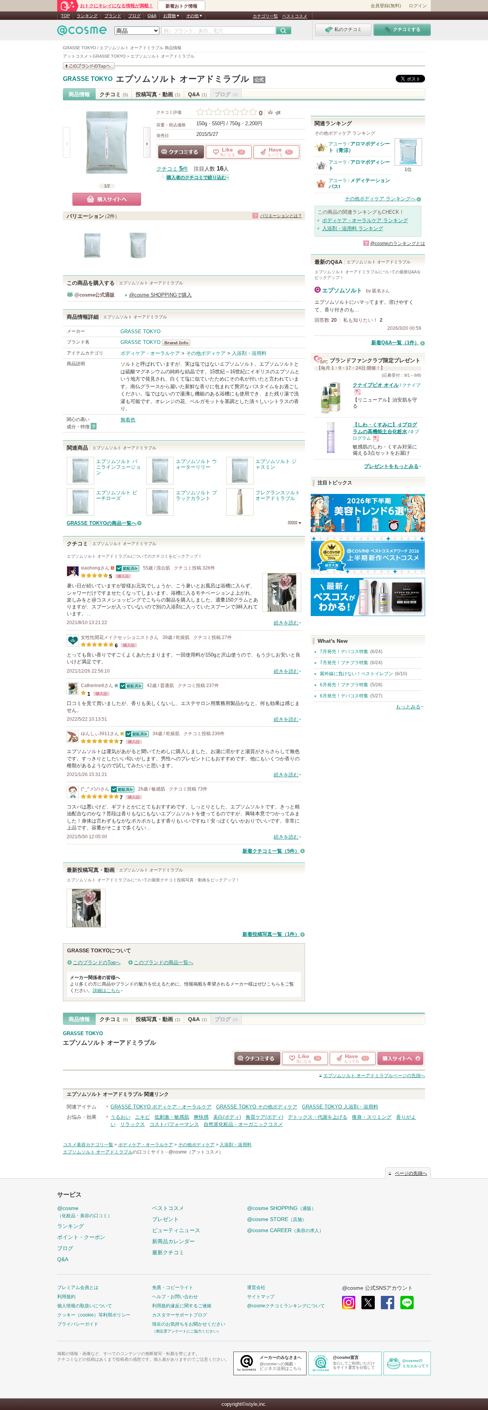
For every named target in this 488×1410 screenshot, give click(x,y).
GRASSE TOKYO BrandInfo (178, 343)
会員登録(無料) (386, 5)
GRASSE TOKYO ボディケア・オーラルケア (161, 1107)
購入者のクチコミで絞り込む (196, 177)
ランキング (87, 15)
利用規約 (66, 1296)
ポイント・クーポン (81, 1237)
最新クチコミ (168, 1252)
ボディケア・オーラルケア (150, 353)
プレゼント (165, 1219)
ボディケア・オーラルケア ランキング (365, 220)
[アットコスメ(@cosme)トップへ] (82, 32)
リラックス (132, 1124)
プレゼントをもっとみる (391, 466)
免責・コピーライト (172, 1287)
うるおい (120, 1117)
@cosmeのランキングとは (397, 243)
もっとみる (408, 707)
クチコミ (114, 94)
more (292, 521)
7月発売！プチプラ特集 (344, 662)
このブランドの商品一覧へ (163, 962)
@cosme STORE (277, 1219)
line (407, 1302)
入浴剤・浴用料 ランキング (352, 228)
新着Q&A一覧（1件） (395, 342)
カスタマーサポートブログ (179, 1315)
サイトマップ (260, 1296)
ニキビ (142, 1117)
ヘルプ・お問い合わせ (175, 1296)
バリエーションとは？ (281, 215)
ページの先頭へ (374, 1075)
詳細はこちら (106, 990)
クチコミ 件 (172, 169)
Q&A (152, 15)
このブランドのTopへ (96, 962)
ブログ (134, 15)
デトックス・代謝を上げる (317, 1117)
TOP (65, 15)
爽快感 (201, 1117)
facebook (387, 1302)
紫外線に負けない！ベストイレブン (356, 673)
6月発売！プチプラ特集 (344, 684)
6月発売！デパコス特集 (344, 696)
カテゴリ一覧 (265, 16)
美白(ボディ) (227, 1117)
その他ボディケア (206, 353)
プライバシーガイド (77, 1324)
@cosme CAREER (285, 1230)
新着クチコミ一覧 (271, 851)
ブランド (112, 15)
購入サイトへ (106, 199)
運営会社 (256, 1287)
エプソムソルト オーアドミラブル (182, 79)
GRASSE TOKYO (87, 79)
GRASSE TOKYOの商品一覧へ (101, 523)
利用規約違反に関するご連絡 (182, 1305)
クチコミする (181, 151)
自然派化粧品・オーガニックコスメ (243, 1124)
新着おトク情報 (181, 6)
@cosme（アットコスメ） (196, 1152)
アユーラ (338, 144)
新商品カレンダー (173, 1241)
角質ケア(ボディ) (264, 1117)
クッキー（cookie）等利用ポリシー (93, 1315)
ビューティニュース (176, 1230)
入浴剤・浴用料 (249, 353)
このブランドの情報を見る (89, 65)
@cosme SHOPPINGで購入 (160, 295)
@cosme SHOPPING (281, 1208)
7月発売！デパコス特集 (344, 651)
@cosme (84, 1211)
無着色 (127, 420)
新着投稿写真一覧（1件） (271, 934)
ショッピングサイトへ (400, 1058)
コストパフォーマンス (174, 1124)
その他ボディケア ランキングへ (380, 199)
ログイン (418, 5)
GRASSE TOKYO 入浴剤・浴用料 (340, 1107)
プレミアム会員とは (77, 1287)
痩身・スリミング (372, 1117)
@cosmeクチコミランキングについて (286, 1305)
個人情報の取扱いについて (84, 1305)
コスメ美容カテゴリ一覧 (88, 1144)
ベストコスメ (294, 16)
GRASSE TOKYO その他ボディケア (256, 1107)
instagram (348, 1302)
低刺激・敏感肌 (171, 1117)
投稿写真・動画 (158, 94)
